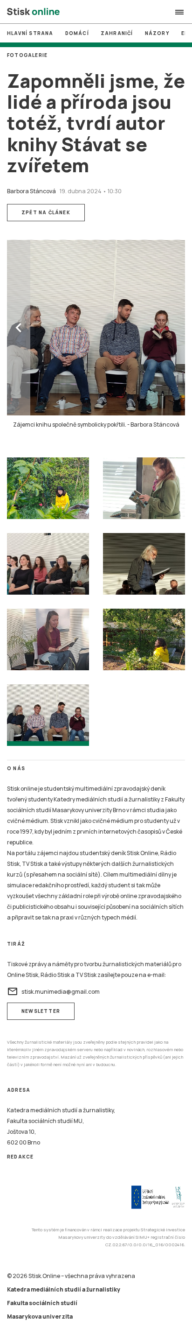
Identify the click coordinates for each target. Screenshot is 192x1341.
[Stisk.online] (33, 12)
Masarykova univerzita (40, 1316)
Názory (157, 33)
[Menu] (179, 12)
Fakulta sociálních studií (42, 1303)
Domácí (77, 33)
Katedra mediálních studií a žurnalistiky (63, 1289)
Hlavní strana (30, 33)
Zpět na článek (45, 212)
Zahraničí (117, 33)
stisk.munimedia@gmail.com (53, 991)
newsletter (40, 1011)
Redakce (20, 1156)
